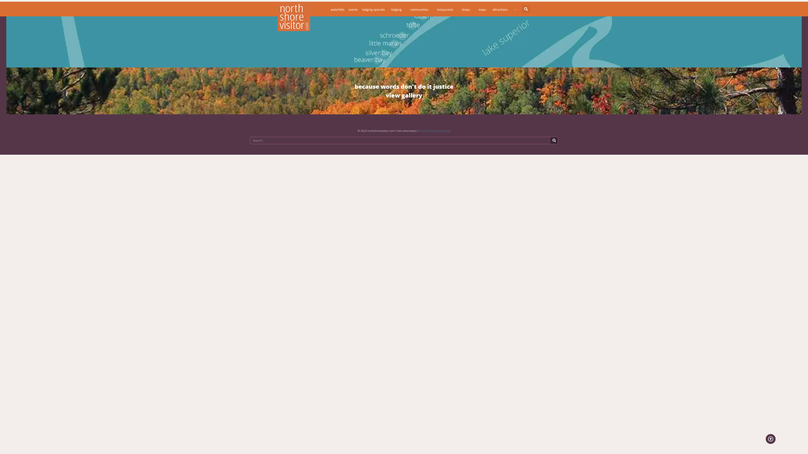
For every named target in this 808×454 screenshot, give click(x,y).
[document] (404, 226)
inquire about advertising (434, 131)
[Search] (554, 140)
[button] (526, 9)
